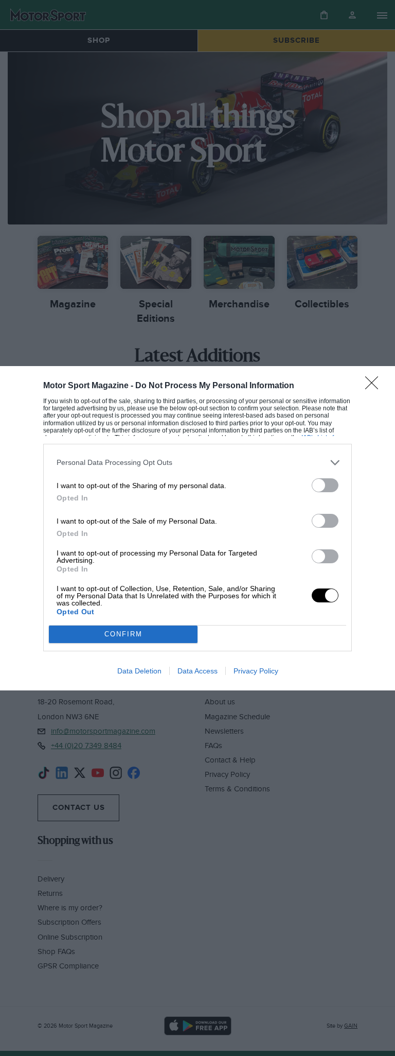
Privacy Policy (256, 671)
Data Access (197, 671)
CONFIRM (123, 634)
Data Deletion (139, 671)
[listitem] (197, 462)
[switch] (325, 485)
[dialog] (197, 528)
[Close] (375, 386)
